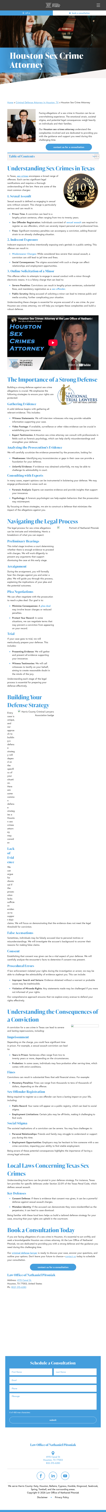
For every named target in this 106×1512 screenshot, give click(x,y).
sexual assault (73, 222)
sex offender (58, 288)
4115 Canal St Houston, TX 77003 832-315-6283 (53, 1459)
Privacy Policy (62, 1497)
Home (10, 102)
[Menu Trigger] (98, 5)
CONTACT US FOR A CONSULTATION (68, 147)
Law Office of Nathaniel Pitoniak (53, 5)
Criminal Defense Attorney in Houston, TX (37, 102)
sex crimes (22, 176)
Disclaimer (42, 1497)
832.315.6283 (26, 13)
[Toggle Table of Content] (94, 156)
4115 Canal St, (24, 1280)
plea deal (46, 605)
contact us (70, 1256)
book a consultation (81, 13)
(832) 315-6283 (18, 1287)
